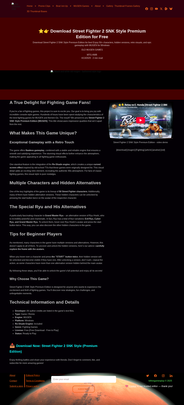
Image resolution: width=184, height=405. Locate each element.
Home (30, 6)
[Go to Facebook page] (147, 8)
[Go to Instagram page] (152, 8)
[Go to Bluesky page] (171, 8)
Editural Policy (33, 375)
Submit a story (16, 386)
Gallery (109, 6)
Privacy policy (32, 386)
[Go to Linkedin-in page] (171, 375)
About (97, 6)
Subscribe (83, 389)
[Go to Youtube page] (157, 8)
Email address (58, 374)
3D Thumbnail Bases (37, 11)
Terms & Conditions (35, 381)
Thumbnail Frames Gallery (127, 6)
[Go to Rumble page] (167, 8)
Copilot (132, 386)
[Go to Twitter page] (162, 8)
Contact (13, 381)
